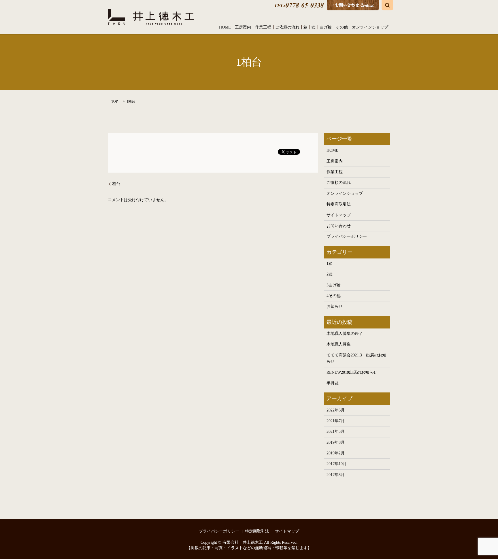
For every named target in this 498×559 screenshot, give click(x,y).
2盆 (330, 274)
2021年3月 (336, 431)
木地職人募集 (339, 344)
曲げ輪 (326, 27)
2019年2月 (336, 453)
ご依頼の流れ (287, 27)
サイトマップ (339, 215)
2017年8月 (336, 475)
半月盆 (333, 383)
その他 (342, 27)
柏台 (116, 184)
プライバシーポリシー (347, 236)
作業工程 (263, 27)
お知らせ (335, 306)
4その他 (334, 296)
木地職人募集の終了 (345, 333)
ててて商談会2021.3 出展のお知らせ (356, 358)
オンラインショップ (370, 27)
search (387, 5)
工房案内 (243, 27)
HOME (225, 27)
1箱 (330, 263)
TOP (114, 101)
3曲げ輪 (334, 285)
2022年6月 (336, 410)
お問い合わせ (339, 226)
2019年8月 (336, 442)
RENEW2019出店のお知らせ (352, 372)
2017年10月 (337, 464)
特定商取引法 (339, 204)
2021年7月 (336, 421)
